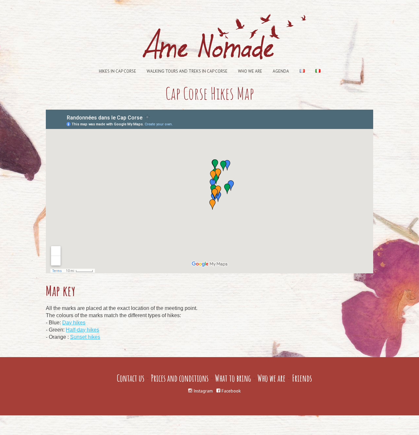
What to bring (233, 378)
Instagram (202, 391)
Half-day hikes (82, 330)
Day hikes (73, 322)
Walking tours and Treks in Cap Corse (187, 71)
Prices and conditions (180, 378)
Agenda (281, 71)
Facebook (230, 391)
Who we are (250, 71)
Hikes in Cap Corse (117, 71)
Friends (302, 378)
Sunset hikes (85, 337)
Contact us (130, 378)
